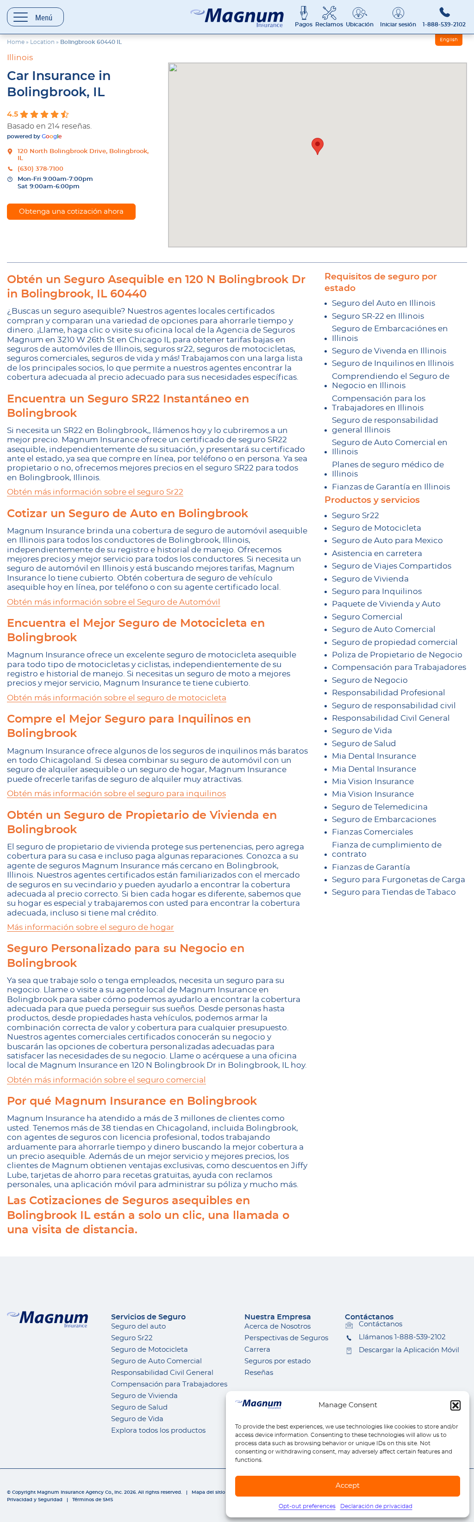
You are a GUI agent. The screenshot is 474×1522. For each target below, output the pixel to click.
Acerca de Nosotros (277, 1326)
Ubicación (360, 24)
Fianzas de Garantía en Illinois (391, 487)
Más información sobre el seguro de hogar (90, 927)
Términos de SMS (92, 1499)
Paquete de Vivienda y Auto (386, 604)
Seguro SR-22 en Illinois (378, 316)
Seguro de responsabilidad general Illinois (385, 424)
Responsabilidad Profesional (388, 693)
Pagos (303, 24)
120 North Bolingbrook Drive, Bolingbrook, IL (83, 155)
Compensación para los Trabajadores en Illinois (378, 403)
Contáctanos (380, 1324)
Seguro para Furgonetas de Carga (398, 880)
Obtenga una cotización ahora (71, 211)
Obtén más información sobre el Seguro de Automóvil (113, 602)
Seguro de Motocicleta (376, 528)
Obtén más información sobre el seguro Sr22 (95, 492)
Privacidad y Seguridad (34, 1499)
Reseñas (258, 1372)
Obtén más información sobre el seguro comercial (106, 1080)
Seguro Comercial (367, 617)
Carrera (257, 1349)
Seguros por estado (277, 1361)
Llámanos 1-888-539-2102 (402, 1337)
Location (42, 42)
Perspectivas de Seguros (286, 1338)
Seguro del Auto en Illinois (383, 303)
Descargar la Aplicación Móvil (409, 1350)
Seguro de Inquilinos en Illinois (393, 363)
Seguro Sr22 (355, 516)
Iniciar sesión (398, 24)
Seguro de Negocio (370, 680)
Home (16, 42)
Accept (348, 1485)
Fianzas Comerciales (372, 832)
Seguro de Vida (362, 731)
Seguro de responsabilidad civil (394, 706)
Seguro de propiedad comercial (395, 642)
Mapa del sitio (208, 1492)
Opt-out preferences (307, 1506)
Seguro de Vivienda (370, 579)
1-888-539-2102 (444, 24)
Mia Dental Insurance (374, 756)
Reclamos (329, 24)
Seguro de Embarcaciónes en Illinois (390, 333)
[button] (455, 1405)
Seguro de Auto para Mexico (387, 540)
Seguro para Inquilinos (377, 591)
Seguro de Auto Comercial (384, 629)
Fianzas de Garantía (371, 867)
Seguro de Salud (364, 744)
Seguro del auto (138, 1326)
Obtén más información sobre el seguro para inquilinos (116, 794)
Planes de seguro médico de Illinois (388, 469)
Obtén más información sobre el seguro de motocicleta (116, 698)
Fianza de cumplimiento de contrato (387, 849)
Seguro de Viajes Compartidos (391, 566)
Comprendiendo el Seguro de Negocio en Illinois (390, 381)
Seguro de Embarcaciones (384, 819)
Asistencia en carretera (377, 553)
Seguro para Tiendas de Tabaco (394, 892)
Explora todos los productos (158, 1430)
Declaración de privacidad (376, 1506)
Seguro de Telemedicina (380, 807)
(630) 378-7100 (40, 169)
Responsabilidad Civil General (391, 718)
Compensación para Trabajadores (399, 667)
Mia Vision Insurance (373, 782)
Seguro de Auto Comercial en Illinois (390, 447)
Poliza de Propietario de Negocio (397, 655)
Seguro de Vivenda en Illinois (389, 351)
